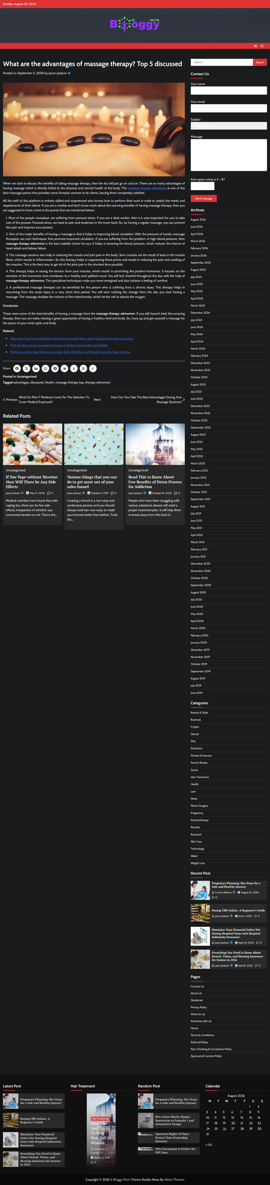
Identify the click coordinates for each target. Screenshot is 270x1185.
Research (196, 834)
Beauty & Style (199, 712)
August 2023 (198, 384)
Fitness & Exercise (201, 755)
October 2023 (199, 377)
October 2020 (199, 578)
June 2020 (197, 606)
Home (194, 1028)
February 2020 (199, 635)
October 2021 (199, 492)
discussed (36, 382)
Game (194, 770)
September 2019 (201, 671)
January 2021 (198, 556)
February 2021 (199, 549)
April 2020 (197, 621)
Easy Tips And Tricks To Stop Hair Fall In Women (101, 1133)
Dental (195, 734)
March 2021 (198, 542)
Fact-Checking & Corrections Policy (211, 1049)
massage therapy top (69, 382)
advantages (21, 382)
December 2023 (200, 363)
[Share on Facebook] (17, 368)
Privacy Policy (199, 1007)
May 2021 (196, 528)
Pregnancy (197, 813)
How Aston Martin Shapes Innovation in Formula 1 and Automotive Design (174, 1120)
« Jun (209, 1144)
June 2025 (197, 284)
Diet (193, 741)
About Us (196, 993)
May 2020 (197, 614)
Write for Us (198, 1014)
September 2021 (200, 499)
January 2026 (199, 255)
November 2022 (200, 413)
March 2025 (198, 305)
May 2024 (197, 334)
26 (224, 1129)
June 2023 (197, 398)
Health (49, 382)
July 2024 (196, 320)
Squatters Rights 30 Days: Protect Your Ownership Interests (172, 1137)
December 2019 (200, 650)
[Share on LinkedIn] (36, 368)
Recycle (195, 827)
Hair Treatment (200, 777)
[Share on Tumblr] (74, 368)
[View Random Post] (255, 46)
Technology (197, 848)
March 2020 (198, 628)
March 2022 (198, 463)
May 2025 (197, 291)
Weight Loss (198, 863)
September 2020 (201, 585)
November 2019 (200, 657)
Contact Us (197, 986)
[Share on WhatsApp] (45, 368)
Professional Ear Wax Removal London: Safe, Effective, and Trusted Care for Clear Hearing (70, 352)
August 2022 (198, 434)
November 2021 (200, 485)
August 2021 (198, 506)
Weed (194, 856)
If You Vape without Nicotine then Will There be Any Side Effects (32, 481)
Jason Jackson (58, 73)
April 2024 (197, 341)
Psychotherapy (200, 820)
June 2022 (197, 442)
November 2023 (200, 370)
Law (193, 791)
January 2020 (199, 642)
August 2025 (198, 269)
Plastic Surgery (199, 805)
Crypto (195, 727)
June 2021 (196, 520)
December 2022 (200, 406)
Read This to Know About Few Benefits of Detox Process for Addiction (155, 481)
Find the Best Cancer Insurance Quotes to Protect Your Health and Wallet (59, 345)
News (194, 798)
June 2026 (197, 226)
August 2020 (198, 592)
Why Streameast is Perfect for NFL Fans (175, 1150)
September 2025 (201, 262)
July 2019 (196, 685)
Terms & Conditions (202, 1035)
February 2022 (199, 470)
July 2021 (196, 513)
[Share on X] (26, 368)
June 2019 (196, 693)
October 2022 (199, 420)
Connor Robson (223, 892)
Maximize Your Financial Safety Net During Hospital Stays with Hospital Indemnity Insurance (71, 338)
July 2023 (196, 391)
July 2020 (196, 599)
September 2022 (201, 427)
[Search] (262, 46)
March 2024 (198, 348)
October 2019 (199, 664)
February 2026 (199, 248)
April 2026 (197, 234)
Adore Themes (174, 1179)
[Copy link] (93, 368)
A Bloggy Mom (120, 1179)
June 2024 (197, 327)
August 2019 (198, 678)
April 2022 (197, 456)
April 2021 (197, 535)
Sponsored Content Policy (206, 1056)
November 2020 (201, 571)
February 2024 (199, 355)
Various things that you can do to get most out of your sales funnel (92, 481)
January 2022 (198, 477)
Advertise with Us (201, 1021)
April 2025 (197, 298)
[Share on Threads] (83, 368)
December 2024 (200, 312)
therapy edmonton (97, 382)
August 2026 (198, 219)
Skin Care (196, 841)
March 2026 (198, 241)
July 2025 (196, 277)
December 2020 (200, 563)
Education (197, 748)
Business (196, 719)
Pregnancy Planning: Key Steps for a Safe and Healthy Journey (236, 885)
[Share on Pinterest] (55, 368)
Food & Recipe (199, 762)
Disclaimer (197, 1000)
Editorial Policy (199, 1042)
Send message (203, 198)
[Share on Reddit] (64, 368)
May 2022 (197, 449)
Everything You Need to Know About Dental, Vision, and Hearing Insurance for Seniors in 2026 (237, 956)
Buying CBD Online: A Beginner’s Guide (238, 910)
